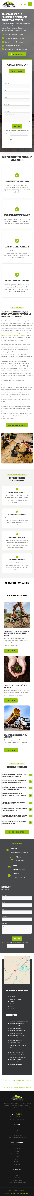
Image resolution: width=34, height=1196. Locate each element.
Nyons (11, 1006)
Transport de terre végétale (17, 1038)
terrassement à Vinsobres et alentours (12, 397)
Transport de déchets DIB (17, 1023)
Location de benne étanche (17, 1054)
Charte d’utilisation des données (17, 1137)
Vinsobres (12, 996)
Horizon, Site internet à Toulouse (20, 1193)
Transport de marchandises (18, 1030)
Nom (6, 90)
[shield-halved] (10, 139)
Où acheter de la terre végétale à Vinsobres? (15, 686)
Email (6, 97)
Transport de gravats (16, 1028)
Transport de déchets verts (17, 1026)
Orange (12, 1001)
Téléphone (7, 104)
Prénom (7, 83)
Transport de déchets (16, 1064)
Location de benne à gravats (18, 1050)
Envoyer (17, 126)
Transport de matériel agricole (18, 1035)
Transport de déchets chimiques (19, 1021)
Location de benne (15, 1042)
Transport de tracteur (16, 1040)
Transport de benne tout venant (19, 1062)
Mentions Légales (17, 1135)
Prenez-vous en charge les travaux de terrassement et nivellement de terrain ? (16, 633)
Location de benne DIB (16, 1052)
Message (7, 111)
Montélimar (13, 1004)
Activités (17, 1133)
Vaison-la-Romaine (15, 999)
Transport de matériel (16, 1033)
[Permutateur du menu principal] (30, 4)
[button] (22, 4)
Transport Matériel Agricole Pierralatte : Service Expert (17, 1081)
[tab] (17, 775)
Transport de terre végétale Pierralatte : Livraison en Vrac (17, 1087)
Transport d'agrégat (15, 1059)
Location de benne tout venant (18, 1057)
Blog (17, 1130)
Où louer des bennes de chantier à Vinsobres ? (15, 736)
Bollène (12, 1008)
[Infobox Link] (17, 851)
